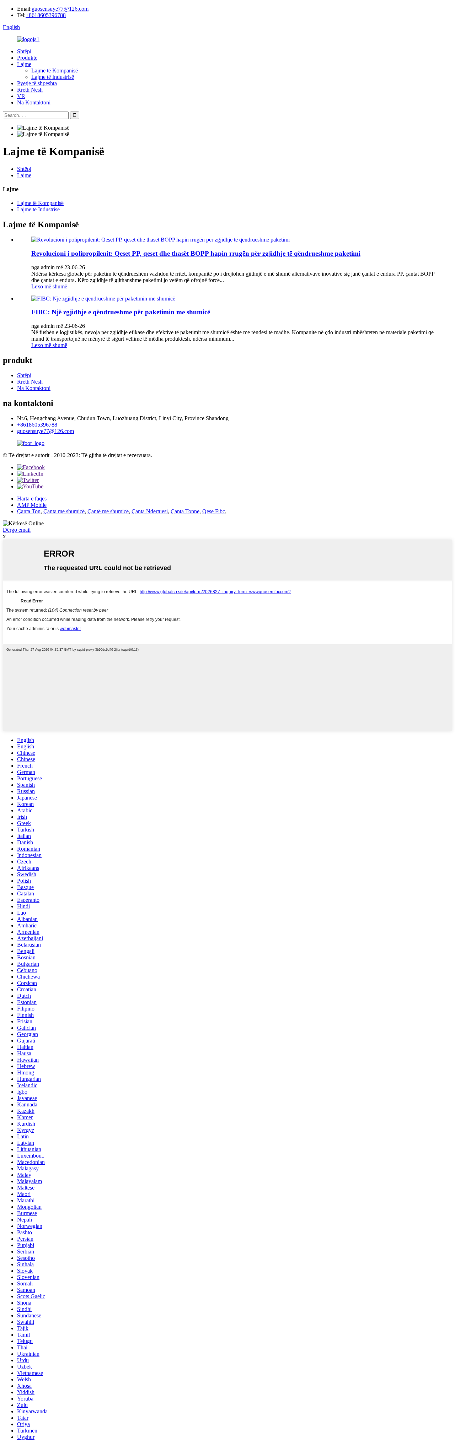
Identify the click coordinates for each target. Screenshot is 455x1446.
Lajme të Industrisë (52, 77)
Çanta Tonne (185, 511)
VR (21, 96)
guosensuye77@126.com (60, 9)
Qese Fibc (213, 511)
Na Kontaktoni (33, 102)
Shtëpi (24, 51)
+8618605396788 (46, 15)
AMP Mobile (32, 505)
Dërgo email (17, 530)
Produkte (27, 58)
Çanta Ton (29, 511)
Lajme (24, 64)
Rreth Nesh (30, 90)
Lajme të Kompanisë (54, 70)
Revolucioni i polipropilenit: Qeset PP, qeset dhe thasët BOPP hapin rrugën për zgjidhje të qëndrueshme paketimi (195, 253)
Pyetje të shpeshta (37, 83)
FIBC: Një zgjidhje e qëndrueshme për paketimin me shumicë (120, 312)
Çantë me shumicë (108, 511)
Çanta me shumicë (64, 511)
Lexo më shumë (49, 286)
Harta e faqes (32, 498)
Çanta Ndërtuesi (150, 511)
